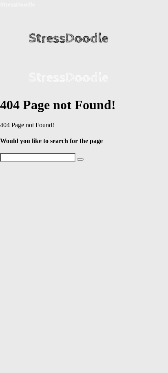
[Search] (80, 159)
